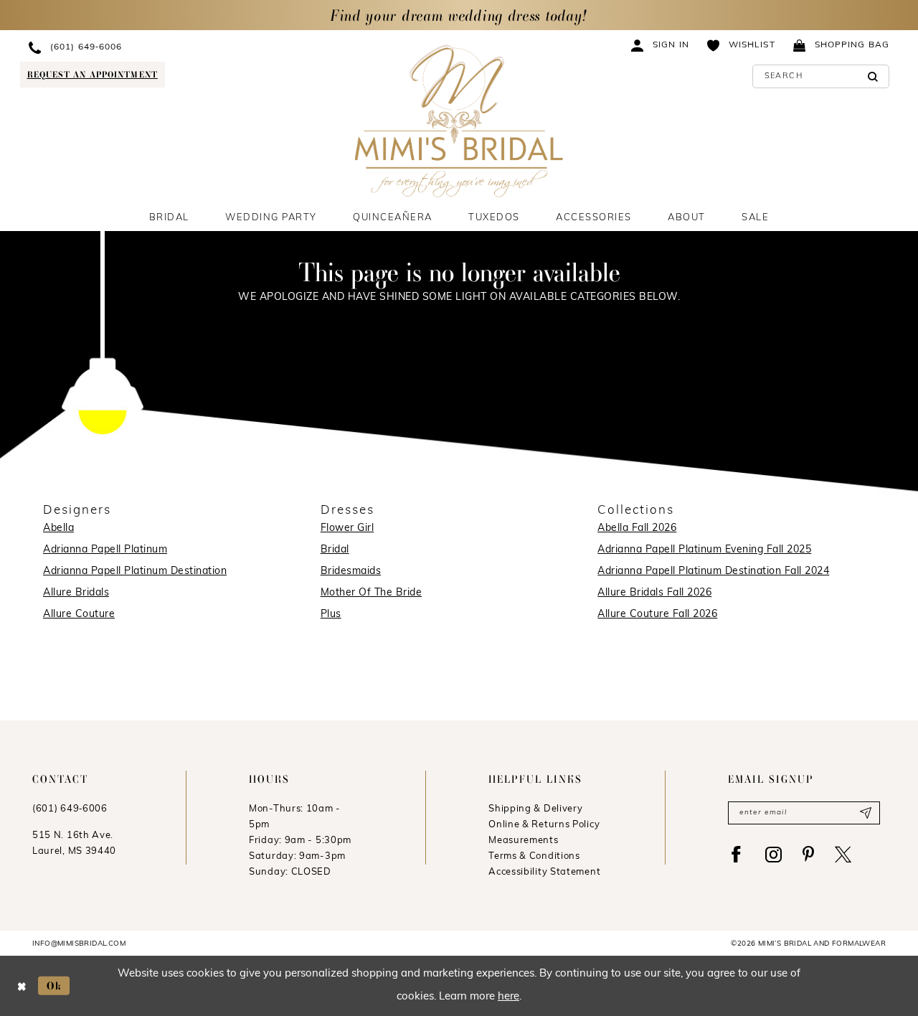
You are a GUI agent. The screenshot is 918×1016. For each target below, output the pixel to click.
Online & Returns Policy (544, 824)
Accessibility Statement (544, 872)
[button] (661, 45)
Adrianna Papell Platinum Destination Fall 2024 (713, 571)
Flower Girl (347, 528)
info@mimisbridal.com (79, 944)
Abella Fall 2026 (636, 528)
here (508, 997)
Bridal (335, 550)
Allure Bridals (76, 593)
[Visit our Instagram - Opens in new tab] (773, 854)
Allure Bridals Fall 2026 (654, 593)
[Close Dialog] (22, 985)
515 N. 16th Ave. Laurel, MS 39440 (74, 843)
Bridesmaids (351, 571)
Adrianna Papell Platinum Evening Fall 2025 (704, 550)
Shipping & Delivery (535, 809)
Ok (54, 985)
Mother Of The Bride (371, 593)
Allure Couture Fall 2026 (657, 614)
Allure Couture (79, 614)
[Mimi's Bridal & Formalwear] (459, 120)
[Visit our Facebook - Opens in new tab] (736, 854)
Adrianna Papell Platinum (105, 550)
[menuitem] (148, 47)
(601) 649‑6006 (70, 809)
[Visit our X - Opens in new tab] (843, 854)
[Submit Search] (873, 76)
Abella (58, 528)
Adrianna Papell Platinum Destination (135, 571)
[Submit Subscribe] (865, 812)
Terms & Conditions (534, 856)
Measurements (523, 840)
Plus (331, 614)
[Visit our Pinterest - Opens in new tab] (808, 854)
